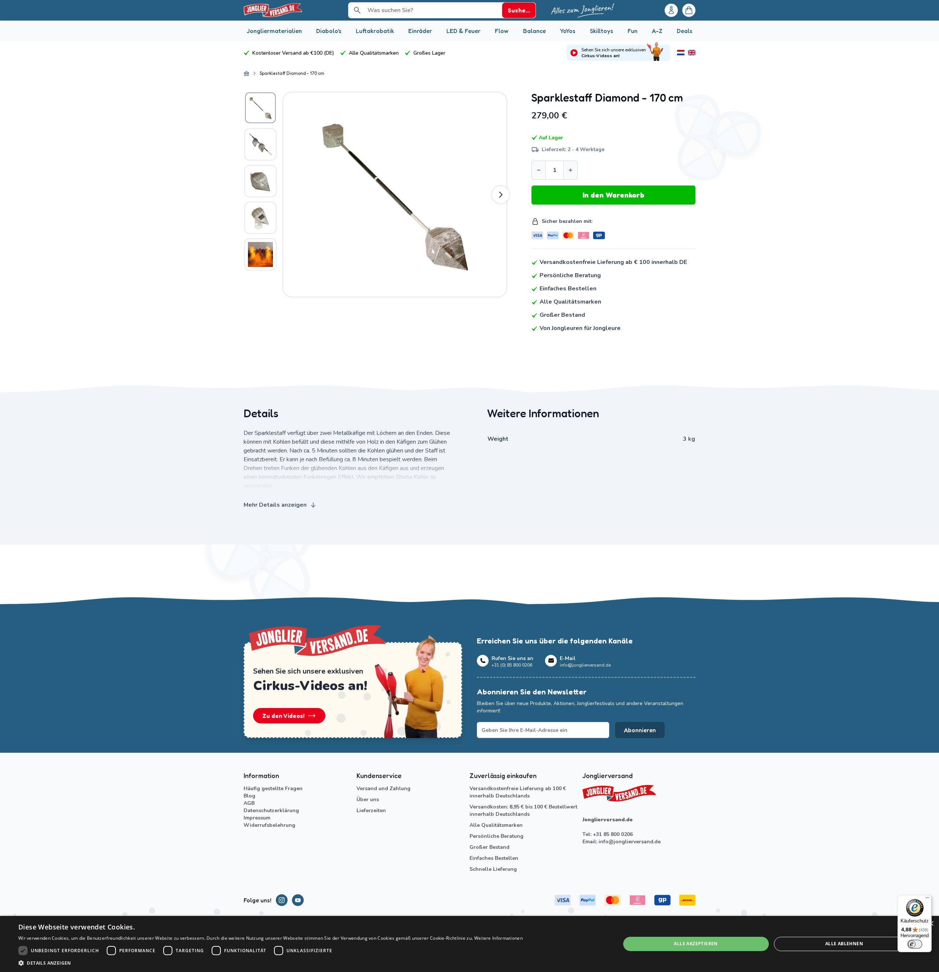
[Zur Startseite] (246, 73)
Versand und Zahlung (383, 788)
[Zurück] (289, 194)
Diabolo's (328, 30)
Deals (685, 30)
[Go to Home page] (273, 10)
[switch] (914, 944)
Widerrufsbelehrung (269, 825)
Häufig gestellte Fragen (273, 788)
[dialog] (469, 944)
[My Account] (671, 10)
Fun (632, 30)
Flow (501, 30)
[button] (270, 963)
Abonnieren (640, 730)
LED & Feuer (463, 30)
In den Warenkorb (613, 195)
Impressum (257, 817)
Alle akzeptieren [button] (695, 943)
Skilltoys (601, 30)
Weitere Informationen (498, 938)
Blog (249, 795)
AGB (249, 803)
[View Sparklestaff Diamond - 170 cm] (260, 107)
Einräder (420, 30)
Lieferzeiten (371, 810)
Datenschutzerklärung (271, 810)
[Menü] (927, 899)
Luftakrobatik (375, 30)
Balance (534, 30)
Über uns (368, 799)
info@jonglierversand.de (630, 841)
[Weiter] (500, 194)
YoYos (568, 30)
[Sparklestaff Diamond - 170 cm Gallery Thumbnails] (260, 181)
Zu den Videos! (283, 715)
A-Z (657, 30)
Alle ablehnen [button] (844, 943)
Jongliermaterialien (274, 30)
